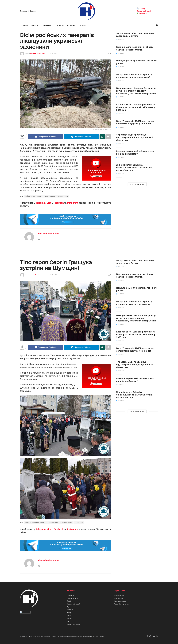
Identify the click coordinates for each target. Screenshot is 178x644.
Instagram (72, 203)
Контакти (71, 25)
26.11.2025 (120, 66)
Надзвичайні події (73, 604)
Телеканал (59, 25)
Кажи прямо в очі (120, 601)
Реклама (81, 25)
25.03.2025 (120, 173)
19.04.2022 (53, 54)
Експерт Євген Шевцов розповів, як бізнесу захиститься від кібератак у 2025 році (135, 107)
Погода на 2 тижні (144, 11)
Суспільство (71, 607)
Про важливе (118, 598)
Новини (34, 25)
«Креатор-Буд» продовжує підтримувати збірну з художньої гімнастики (134, 137)
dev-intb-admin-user (37, 54)
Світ (68, 621)
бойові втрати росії (33, 196)
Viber (49, 203)
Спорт (69, 615)
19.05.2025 (120, 113)
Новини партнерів (73, 624)
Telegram (41, 203)
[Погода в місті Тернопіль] (147, 9)
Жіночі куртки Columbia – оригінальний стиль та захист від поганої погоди (134, 167)
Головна (24, 25)
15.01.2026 (120, 53)
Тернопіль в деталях (121, 604)
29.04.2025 (120, 157)
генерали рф (63, 196)
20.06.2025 (120, 80)
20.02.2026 (120, 39)
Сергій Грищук (66, 522)
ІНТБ (29, 636)
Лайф (69, 613)
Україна (69, 618)
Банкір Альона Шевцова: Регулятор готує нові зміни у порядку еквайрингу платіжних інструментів (136, 91)
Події (69, 601)
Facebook (59, 203)
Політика (70, 610)
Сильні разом (119, 595)
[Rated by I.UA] (25, 613)
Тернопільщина (72, 598)
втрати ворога (49, 196)
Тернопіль (70, 595)
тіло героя (79, 522)
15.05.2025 (120, 127)
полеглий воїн (52, 522)
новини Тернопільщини (34, 522)
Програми (46, 25)
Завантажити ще (137, 184)
